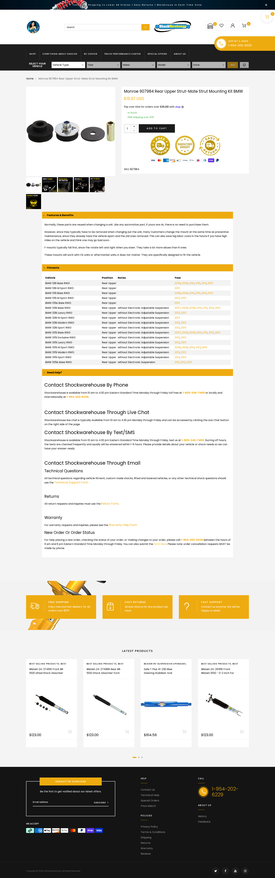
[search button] (145, 27)
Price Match (148, 806)
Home (30, 78)
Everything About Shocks (60, 53)
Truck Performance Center (122, 53)
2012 (204, 283)
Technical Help (150, 795)
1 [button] (134, 757)
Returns (145, 843)
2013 (210, 283)
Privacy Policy (149, 826)
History (202, 816)
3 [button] (141, 757)
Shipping (146, 837)
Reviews (146, 854)
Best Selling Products (44, 663)
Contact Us (148, 790)
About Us (180, 53)
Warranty (147, 848)
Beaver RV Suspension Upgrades (165, 663)
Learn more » (79, 610)
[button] (210, 26)
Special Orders (150, 800)
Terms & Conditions (153, 832)
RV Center (90, 53)
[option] (70, 131)
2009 (185, 283)
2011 (198, 283)
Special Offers (157, 53)
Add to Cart (157, 128)
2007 (178, 308)
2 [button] (138, 757)
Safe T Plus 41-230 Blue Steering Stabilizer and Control (158, 673)
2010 (191, 283)
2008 (178, 283)
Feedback (204, 822)
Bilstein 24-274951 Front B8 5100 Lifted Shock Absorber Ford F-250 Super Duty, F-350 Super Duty (46, 674)
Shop (32, 53)
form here (160, 544)
